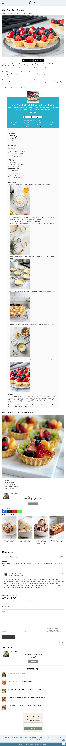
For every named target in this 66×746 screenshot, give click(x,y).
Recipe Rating (6, 604)
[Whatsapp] (19, 511)
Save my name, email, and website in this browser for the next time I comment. (55, 630)
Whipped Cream (9, 482)
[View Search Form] (63, 3)
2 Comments (30, 13)
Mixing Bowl (13, 135)
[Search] (62, 642)
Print (27, 117)
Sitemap (37, 739)
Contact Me (33, 737)
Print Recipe (39, 60)
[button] (30, 112)
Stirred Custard (9, 489)
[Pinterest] (14, 511)
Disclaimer (57, 737)
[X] (9, 511)
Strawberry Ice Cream (11, 486)
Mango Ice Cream (9, 484)
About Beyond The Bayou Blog (15, 737)
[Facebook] (4, 511)
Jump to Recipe (28, 60)
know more (33, 504)
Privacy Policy (45, 737)
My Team (29, 739)
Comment (6, 611)
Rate (40, 117)
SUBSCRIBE (33, 728)
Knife (11, 142)
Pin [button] (34, 117)
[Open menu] (3, 2)
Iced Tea (6, 480)
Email (26, 631)
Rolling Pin (13, 138)
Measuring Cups (14, 137)
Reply (61, 556)
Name (4, 631)
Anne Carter (6, 13)
